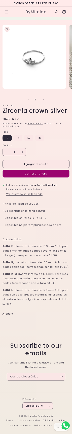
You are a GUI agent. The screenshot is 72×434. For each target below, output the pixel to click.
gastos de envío (35, 123)
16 (39, 138)
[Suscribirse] (61, 377)
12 (18, 138)
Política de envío (43, 425)
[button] (6, 12)
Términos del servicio (19, 425)
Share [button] (9, 313)
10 (7, 138)
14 (28, 138)
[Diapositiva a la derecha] (43, 99)
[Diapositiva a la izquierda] (28, 99)
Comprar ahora (36, 173)
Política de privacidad (54, 420)
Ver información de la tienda (24, 194)
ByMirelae (32, 416)
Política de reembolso (28, 420)
